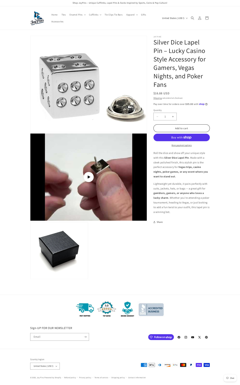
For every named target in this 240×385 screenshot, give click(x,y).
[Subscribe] (85, 337)
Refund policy (70, 377)
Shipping (157, 98)
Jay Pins (40, 377)
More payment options (182, 145)
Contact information (137, 377)
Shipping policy (118, 377)
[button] (77, 14)
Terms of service (101, 377)
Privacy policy (85, 377)
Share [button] (160, 222)
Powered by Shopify (52, 377)
